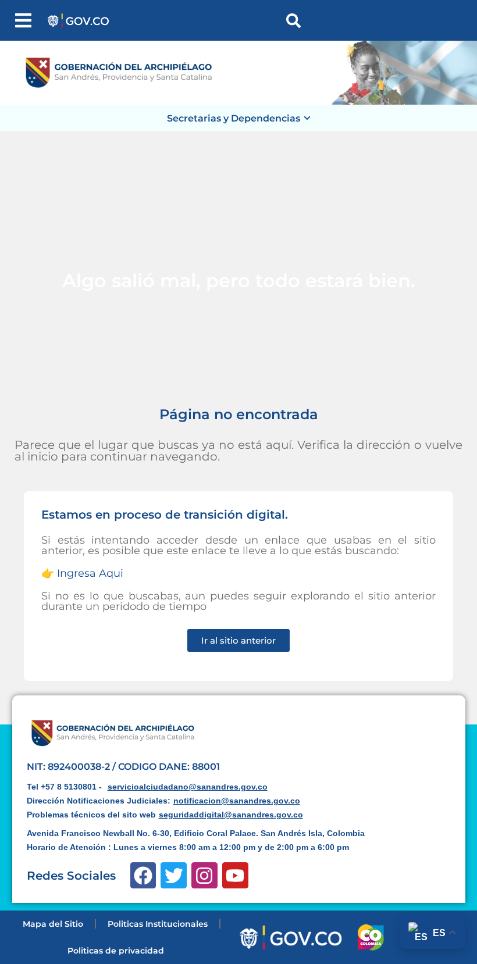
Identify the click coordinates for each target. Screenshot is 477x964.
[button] (23, 20)
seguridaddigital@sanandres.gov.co (231, 814)
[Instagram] (204, 875)
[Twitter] (174, 875)
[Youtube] (235, 875)
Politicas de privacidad (115, 950)
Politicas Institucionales (158, 924)
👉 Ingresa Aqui (82, 573)
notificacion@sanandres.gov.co (236, 800)
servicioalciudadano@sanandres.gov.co (188, 786)
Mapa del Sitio (53, 924)
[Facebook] (143, 875)
